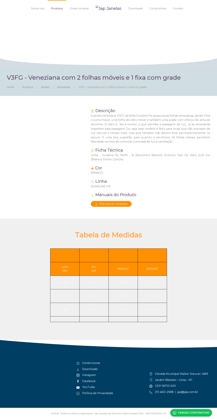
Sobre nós (37, 8)
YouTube (88, 387)
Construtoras (158, 8)
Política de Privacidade (97, 393)
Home (10, 87)
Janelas (45, 87)
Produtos (57, 8)
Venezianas (63, 87)
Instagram (89, 375)
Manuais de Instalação (114, 203)
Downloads (135, 8)
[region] (108, 33)
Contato (178, 8)
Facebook (89, 381)
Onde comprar (79, 8)
